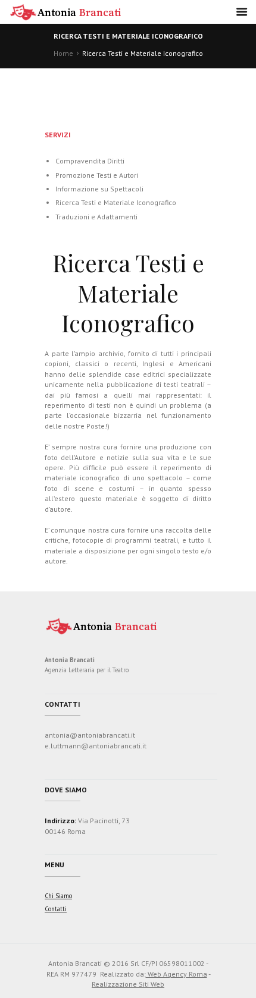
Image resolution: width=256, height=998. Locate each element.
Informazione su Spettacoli (99, 188)
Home (63, 53)
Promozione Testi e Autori (96, 175)
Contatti (56, 909)
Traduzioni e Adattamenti (96, 216)
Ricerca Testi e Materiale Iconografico (115, 202)
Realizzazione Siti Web (128, 984)
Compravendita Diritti (89, 160)
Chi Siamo (58, 896)
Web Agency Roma (176, 973)
